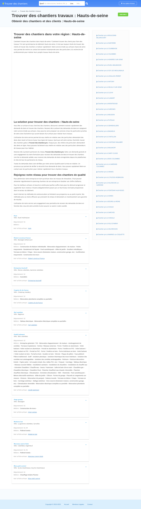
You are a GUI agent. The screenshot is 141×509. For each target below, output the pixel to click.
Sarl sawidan (32, 325)
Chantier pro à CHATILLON (107, 137)
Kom (29, 228)
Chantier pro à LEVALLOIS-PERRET (109, 76)
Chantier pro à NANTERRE (107, 43)
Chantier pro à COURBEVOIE (107, 48)
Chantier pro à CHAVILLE (106, 218)
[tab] (50, 216)
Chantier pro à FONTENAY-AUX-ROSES (111, 190)
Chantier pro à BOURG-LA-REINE (109, 201)
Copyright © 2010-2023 (53, 504)
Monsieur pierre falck (35, 456)
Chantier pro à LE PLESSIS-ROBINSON (111, 177)
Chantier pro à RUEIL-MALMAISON (109, 65)
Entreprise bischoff (34, 281)
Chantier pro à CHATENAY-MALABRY (110, 142)
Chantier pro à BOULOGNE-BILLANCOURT (106, 36)
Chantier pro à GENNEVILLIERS (108, 126)
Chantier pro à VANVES (106, 172)
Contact (89, 504)
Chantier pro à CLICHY (105, 93)
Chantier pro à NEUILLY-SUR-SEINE (110, 87)
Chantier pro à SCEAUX (106, 207)
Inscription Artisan (128, 3)
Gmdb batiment (33, 390)
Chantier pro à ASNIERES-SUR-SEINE (110, 59)
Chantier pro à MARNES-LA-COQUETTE (111, 234)
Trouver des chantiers (15, 3)
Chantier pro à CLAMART (106, 98)
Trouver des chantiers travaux (30, 11)
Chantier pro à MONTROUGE (108, 104)
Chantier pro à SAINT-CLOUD (108, 153)
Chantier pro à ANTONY (106, 81)
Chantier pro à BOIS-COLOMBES (109, 159)
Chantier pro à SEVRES (105, 196)
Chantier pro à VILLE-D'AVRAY (108, 223)
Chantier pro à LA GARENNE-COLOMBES (107, 165)
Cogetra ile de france (35, 303)
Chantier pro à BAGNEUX (106, 131)
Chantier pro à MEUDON (106, 115)
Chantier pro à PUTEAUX (106, 120)
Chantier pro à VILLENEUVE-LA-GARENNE (107, 184)
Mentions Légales (78, 504)
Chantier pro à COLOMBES (107, 54)
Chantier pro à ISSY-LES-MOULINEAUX (111, 71)
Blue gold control (34, 479)
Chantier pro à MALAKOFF (107, 148)
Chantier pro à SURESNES (106, 109)
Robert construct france (36, 258)
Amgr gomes (32, 412)
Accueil (14, 11)
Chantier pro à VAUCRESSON (108, 229)
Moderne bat (32, 434)
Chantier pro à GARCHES (106, 212)
